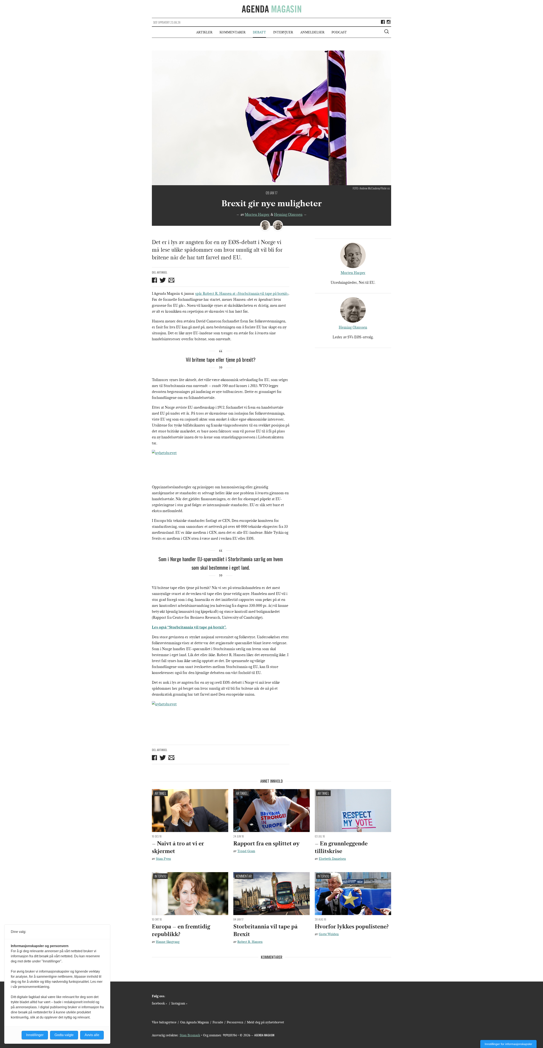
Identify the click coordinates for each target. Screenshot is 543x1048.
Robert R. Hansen (250, 942)
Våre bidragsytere (164, 1022)
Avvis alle (92, 1035)
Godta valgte (64, 1035)
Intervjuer (283, 32)
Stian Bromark (190, 1035)
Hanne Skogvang (167, 942)
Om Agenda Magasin (194, 1022)
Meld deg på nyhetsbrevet (265, 1022)
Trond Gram (246, 851)
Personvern (235, 1022)
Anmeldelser (312, 32)
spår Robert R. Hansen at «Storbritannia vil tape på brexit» (241, 293)
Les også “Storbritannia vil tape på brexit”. (189, 627)
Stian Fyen (163, 859)
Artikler (204, 32)
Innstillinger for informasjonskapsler (508, 1044)
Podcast (339, 32)
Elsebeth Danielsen (332, 859)
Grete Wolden (329, 934)
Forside (218, 1022)
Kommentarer (232, 32)
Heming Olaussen (288, 214)
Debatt (259, 32)
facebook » (159, 1003)
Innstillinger (34, 1035)
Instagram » (179, 1003)
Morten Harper (257, 214)
